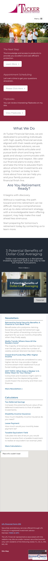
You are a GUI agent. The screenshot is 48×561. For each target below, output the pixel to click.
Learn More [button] (11, 64)
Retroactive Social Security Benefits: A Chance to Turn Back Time (22, 323)
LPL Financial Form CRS (11, 524)
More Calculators (13, 446)
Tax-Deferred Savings (15, 402)
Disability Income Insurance (18, 414)
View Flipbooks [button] (13, 113)
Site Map (5, 551)
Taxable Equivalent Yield (16, 433)
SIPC (17, 533)
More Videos (24, 268)
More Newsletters (14, 389)
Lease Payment (12, 423)
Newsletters (11, 318)
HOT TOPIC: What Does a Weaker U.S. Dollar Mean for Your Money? (22, 372)
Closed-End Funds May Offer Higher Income (21, 356)
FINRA (11, 533)
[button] (38, 19)
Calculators (11, 397)
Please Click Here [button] (14, 88)
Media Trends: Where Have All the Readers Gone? (20, 342)
